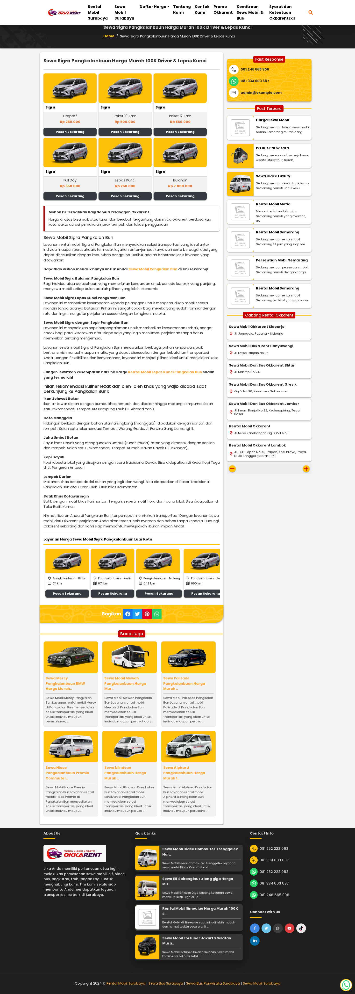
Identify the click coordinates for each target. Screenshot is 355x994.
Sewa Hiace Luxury (273, 176)
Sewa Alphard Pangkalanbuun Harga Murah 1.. (184, 772)
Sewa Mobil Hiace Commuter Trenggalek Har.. (200, 852)
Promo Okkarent (223, 9)
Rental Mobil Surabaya (98, 12)
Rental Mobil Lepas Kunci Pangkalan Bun (165, 372)
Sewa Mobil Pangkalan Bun (153, 269)
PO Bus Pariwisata (272, 148)
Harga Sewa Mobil (272, 120)
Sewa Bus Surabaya (166, 983)
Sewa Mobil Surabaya (124, 12)
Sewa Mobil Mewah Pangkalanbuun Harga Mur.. (125, 683)
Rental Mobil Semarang (277, 232)
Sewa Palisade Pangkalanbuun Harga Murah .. (184, 683)
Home (108, 36)
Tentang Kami (182, 9)
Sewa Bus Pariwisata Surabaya (213, 983)
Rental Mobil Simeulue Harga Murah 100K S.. (200, 911)
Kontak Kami (202, 9)
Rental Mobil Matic (273, 204)
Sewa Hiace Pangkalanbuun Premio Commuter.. (67, 772)
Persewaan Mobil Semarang (282, 260)
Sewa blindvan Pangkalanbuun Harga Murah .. (125, 772)
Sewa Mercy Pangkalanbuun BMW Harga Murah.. (65, 683)
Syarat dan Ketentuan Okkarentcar (282, 12)
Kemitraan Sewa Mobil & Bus (250, 12)
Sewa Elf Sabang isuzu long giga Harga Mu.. (197, 881)
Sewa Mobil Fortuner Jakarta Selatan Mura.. (196, 941)
